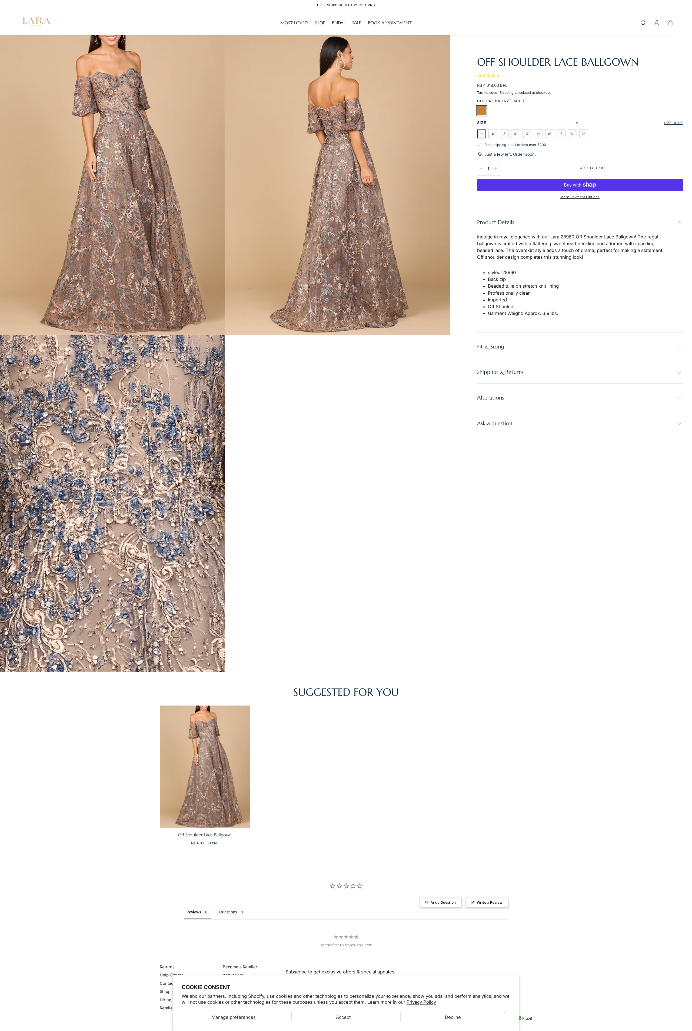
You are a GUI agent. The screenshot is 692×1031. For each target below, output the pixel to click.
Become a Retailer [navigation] (240, 967)
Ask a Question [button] (443, 902)
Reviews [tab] (194, 911)
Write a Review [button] (490, 902)
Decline (453, 1017)
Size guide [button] (673, 123)
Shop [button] (319, 22)
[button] (643, 22)
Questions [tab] (228, 911)
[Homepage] (35, 23)
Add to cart (593, 168)
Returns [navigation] (167, 967)
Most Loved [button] (294, 22)
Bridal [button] (338, 22)
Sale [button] (356, 22)
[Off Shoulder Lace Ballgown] (205, 767)
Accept (343, 1017)
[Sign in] (656, 22)
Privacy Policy (421, 1002)
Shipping (507, 92)
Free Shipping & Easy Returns (346, 5)
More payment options (580, 197)
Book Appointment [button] (390, 22)
